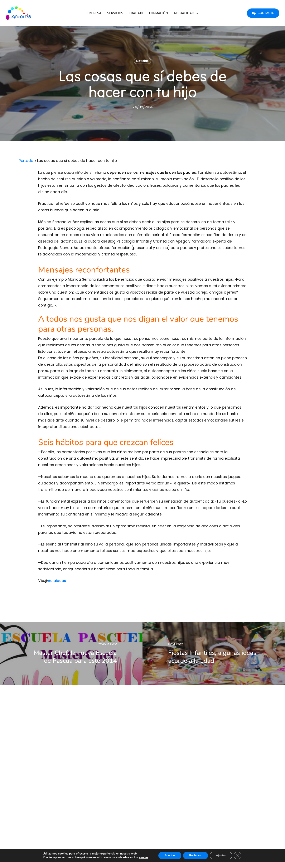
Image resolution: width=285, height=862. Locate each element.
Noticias (142, 61)
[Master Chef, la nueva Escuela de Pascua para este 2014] (71, 653)
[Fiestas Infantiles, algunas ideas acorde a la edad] (213, 653)
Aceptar (170, 855)
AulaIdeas (57, 580)
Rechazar (195, 855)
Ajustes (221, 855)
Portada (26, 160)
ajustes (143, 857)
